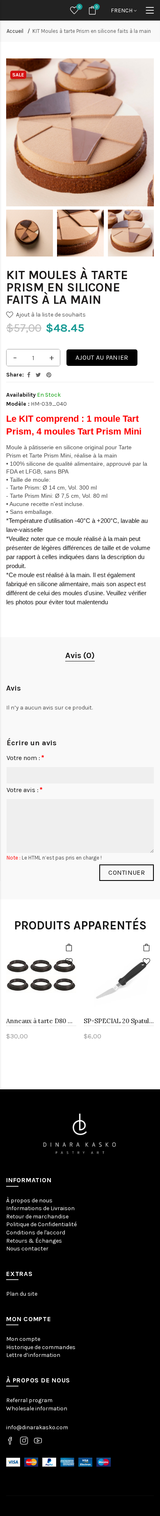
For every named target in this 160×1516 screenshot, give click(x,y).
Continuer (126, 872)
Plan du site (21, 1293)
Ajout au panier (101, 357)
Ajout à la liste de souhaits (51, 314)
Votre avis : (23, 790)
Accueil (15, 31)
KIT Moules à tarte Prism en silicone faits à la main (91, 31)
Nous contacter (27, 1248)
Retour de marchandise (37, 1216)
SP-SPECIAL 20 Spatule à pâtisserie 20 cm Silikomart (119, 1021)
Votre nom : (23, 758)
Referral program (29, 1400)
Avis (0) (80, 655)
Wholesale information (36, 1408)
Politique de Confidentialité (41, 1224)
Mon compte (23, 1339)
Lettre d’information (33, 1355)
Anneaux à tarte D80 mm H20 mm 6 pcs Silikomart (41, 1021)
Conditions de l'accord (35, 1232)
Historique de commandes (40, 1347)
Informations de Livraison (40, 1208)
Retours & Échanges (34, 1240)
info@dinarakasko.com (37, 1427)
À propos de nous (29, 1200)
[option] (29, 233)
